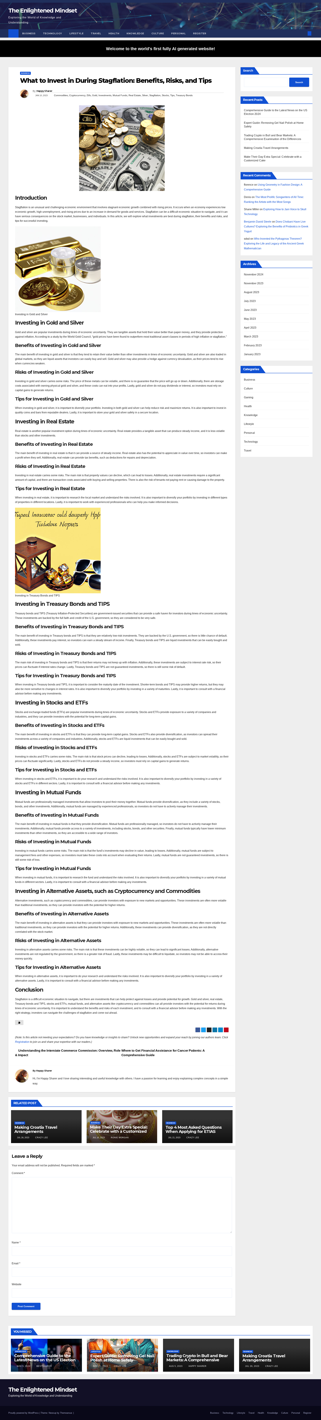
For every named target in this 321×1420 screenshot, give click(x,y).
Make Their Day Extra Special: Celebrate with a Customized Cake (118, 1131)
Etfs (89, 95)
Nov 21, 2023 (100, 1366)
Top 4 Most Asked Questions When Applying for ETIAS (194, 1129)
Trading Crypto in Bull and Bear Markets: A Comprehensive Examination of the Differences (197, 1359)
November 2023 (253, 283)
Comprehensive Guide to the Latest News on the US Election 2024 (45, 1359)
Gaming (248, 397)
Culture (157, 33)
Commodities (61, 95)
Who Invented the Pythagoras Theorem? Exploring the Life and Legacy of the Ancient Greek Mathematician (274, 243)
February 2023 (253, 345)
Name (16, 1242)
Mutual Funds (120, 95)
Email (16, 1263)
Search (248, 70)
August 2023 (251, 292)
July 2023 (250, 301)
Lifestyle (76, 33)
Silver (145, 95)
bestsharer (44, 1366)
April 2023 (250, 327)
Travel (96, 33)
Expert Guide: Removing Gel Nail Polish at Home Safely (122, 1357)
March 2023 (251, 336)
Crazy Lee (41, 1137)
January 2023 (252, 354)
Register (199, 33)
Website (16, 1284)
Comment (18, 1173)
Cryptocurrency (77, 95)
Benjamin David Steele (257, 221)
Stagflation (154, 95)
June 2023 (250, 310)
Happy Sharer (44, 90)
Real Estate (135, 95)
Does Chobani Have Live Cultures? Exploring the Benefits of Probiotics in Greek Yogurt (276, 226)
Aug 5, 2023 (176, 1366)
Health (114, 33)
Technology (52, 33)
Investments (104, 95)
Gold (94, 95)
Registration (22, 1041)
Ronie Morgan (119, 1137)
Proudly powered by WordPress (23, 1413)
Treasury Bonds (184, 95)
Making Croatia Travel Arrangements (35, 1129)
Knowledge (135, 33)
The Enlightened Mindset (42, 10)
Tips (172, 95)
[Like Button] (19, 1022)
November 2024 (253, 274)
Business (29, 33)
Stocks (165, 95)
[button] (304, 33)
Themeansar (66, 1413)
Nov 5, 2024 (23, 1366)
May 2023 (250, 318)
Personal (178, 33)
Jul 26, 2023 (252, 1366)
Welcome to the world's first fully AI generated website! (160, 48)
